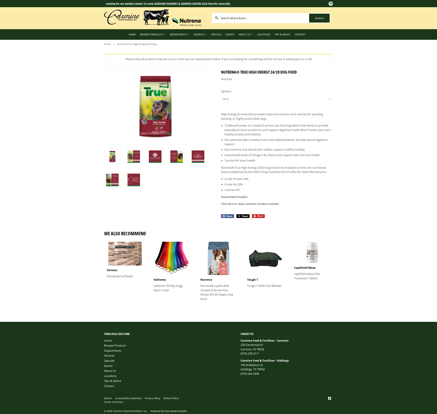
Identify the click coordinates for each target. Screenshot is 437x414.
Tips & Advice (282, 34)
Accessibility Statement (128, 398)
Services (199, 34)
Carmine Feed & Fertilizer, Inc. (130, 411)
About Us (244, 34)
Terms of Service (113, 402)
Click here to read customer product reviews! (250, 204)
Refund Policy (171, 398)
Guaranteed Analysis (234, 197)
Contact (300, 34)
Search (322, 18)
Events (230, 34)
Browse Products (152, 34)
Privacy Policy (152, 398)
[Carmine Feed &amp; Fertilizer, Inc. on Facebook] (329, 399)
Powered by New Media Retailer (169, 411)
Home (132, 34)
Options (226, 91)
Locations (263, 34)
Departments (179, 34)
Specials (216, 34)
